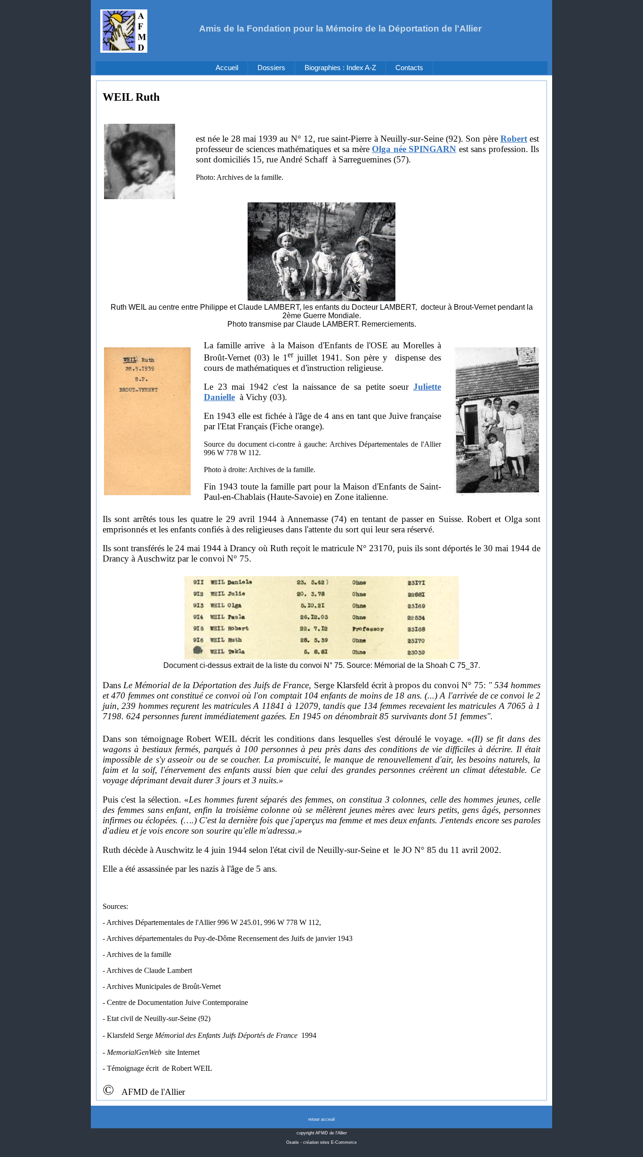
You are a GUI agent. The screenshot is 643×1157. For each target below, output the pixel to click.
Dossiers (271, 68)
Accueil (227, 68)
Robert (513, 139)
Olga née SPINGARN (414, 149)
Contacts (409, 68)
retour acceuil (321, 1119)
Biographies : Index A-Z (340, 68)
